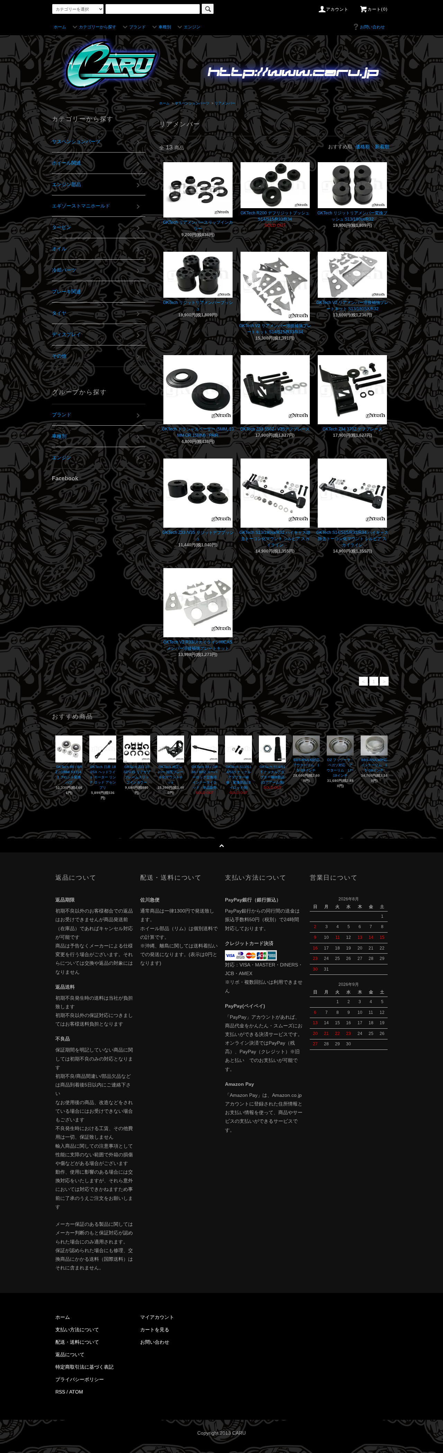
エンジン (192, 27)
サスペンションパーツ (192, 103)
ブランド (137, 27)
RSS (60, 1392)
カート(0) (378, 9)
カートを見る (154, 1329)
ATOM (76, 1392)
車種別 (165, 27)
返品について (69, 1354)
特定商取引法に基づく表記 (84, 1367)
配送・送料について (77, 1342)
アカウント (337, 9)
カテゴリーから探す (97, 27)
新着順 (382, 146)
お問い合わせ (372, 27)
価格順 (362, 146)
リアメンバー (225, 103)
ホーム (60, 27)
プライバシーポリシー (79, 1379)
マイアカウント (157, 1317)
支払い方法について (77, 1329)
